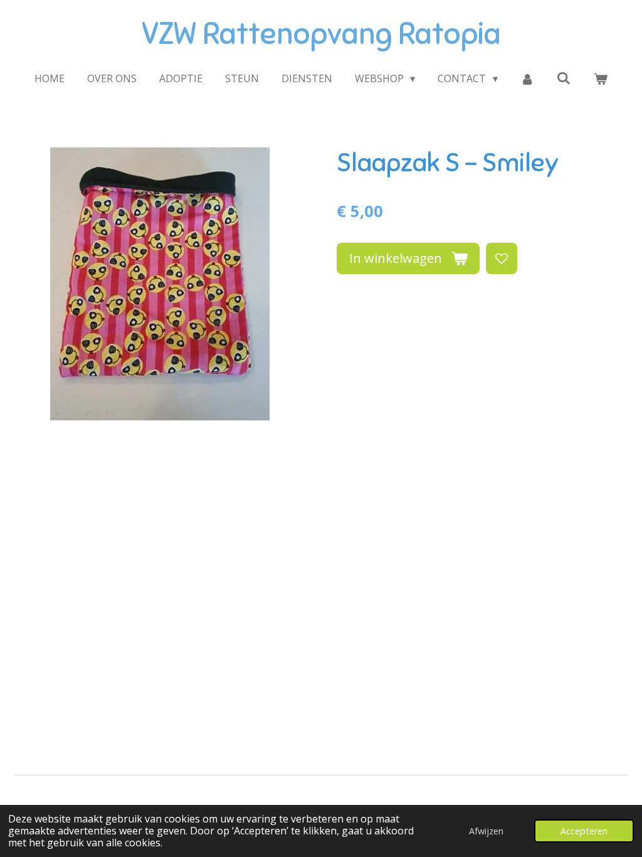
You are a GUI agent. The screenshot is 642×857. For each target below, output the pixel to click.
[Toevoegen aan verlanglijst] (501, 258)
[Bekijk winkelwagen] (601, 78)
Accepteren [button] (584, 831)
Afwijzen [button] (486, 831)
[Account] (527, 78)
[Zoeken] (564, 78)
